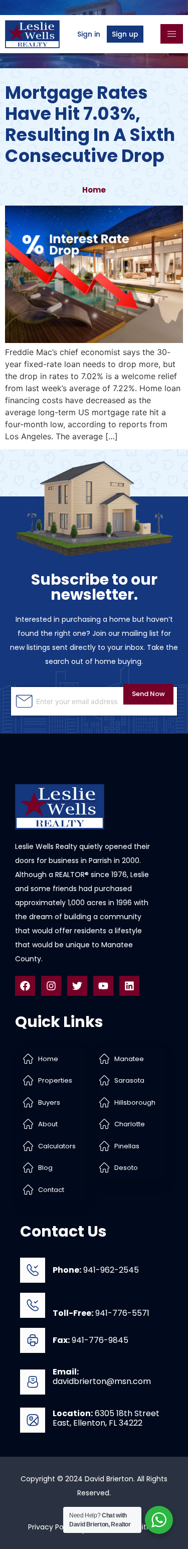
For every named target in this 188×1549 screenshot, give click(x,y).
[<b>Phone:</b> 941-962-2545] (32, 1270)
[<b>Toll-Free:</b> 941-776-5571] (32, 1305)
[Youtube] (103, 986)
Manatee (129, 1059)
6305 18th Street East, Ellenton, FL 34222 (106, 1418)
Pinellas (126, 1146)
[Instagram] (51, 986)
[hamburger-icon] (171, 34)
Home (94, 190)
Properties (55, 1080)
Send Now (148, 694)
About (48, 1124)
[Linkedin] (129, 986)
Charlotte (129, 1124)
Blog (45, 1167)
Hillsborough (134, 1102)
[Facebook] (25, 986)
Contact (51, 1189)
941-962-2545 (96, 1270)
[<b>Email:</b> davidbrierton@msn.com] (32, 1382)
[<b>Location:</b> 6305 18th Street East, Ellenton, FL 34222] (32, 1420)
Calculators (57, 1146)
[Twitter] (77, 986)
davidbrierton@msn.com (102, 1376)
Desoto (126, 1167)
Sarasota (129, 1080)
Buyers (49, 1102)
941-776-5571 (101, 1313)
